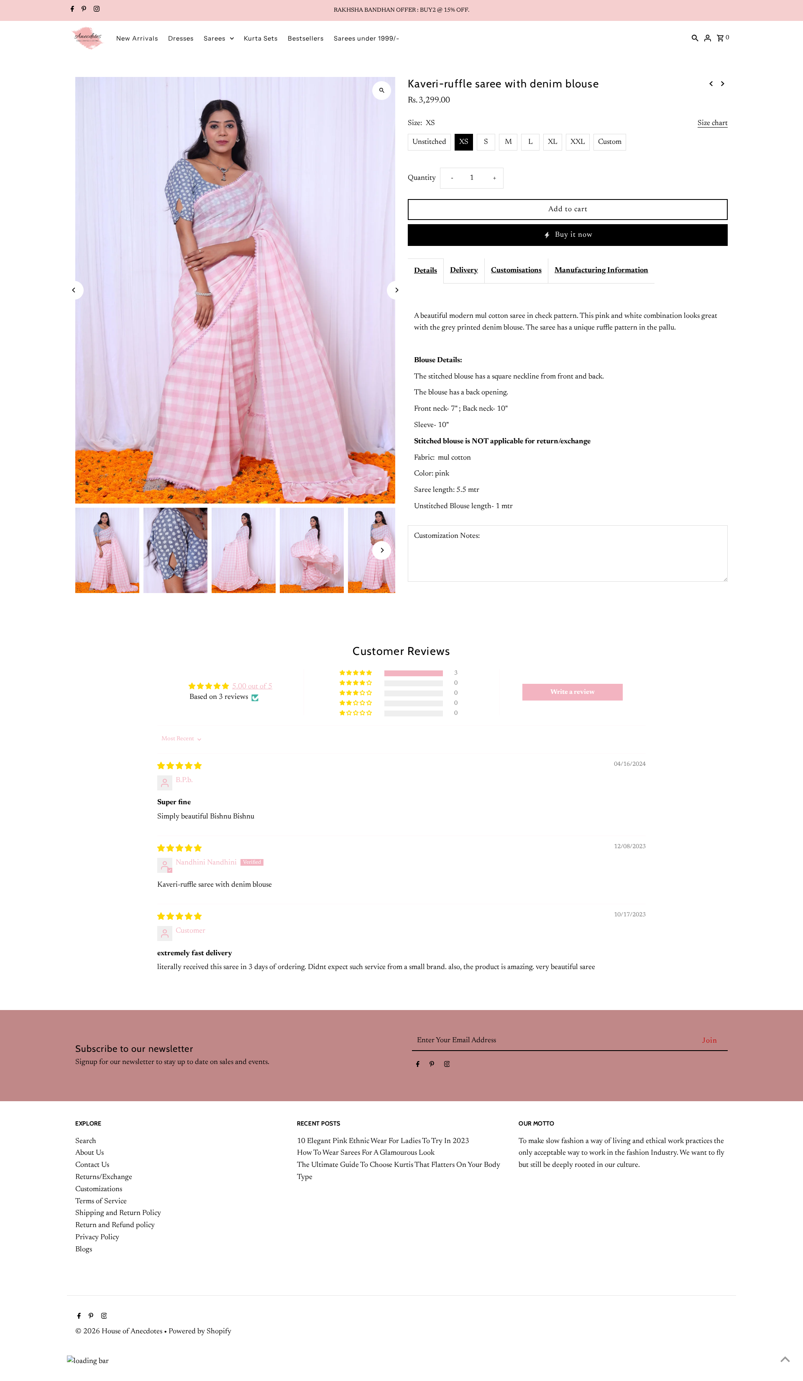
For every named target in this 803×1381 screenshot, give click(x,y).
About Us (89, 1153)
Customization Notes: (447, 536)
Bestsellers (306, 38)
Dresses (181, 38)
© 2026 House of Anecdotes (119, 1331)
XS (463, 142)
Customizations (98, 1189)
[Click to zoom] (381, 90)
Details (425, 271)
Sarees (214, 38)
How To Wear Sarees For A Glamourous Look (366, 1153)
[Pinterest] (82, 10)
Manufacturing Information (601, 270)
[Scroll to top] (785, 1359)
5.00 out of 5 (252, 686)
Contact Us (92, 1165)
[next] (723, 84)
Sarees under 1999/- (367, 38)
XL (552, 142)
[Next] (396, 290)
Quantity (422, 178)
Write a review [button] (572, 692)
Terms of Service (101, 1201)
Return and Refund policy (115, 1225)
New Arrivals (137, 38)
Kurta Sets (261, 38)
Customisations (516, 270)
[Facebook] (71, 10)
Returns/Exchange (103, 1177)
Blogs (83, 1249)
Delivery (464, 270)
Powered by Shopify (200, 1331)
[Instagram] (96, 10)
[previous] (711, 84)
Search (85, 1141)
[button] (356, 673)
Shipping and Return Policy (118, 1213)
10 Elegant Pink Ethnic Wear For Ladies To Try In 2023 (383, 1141)
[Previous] (74, 290)
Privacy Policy (97, 1237)
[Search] (695, 38)
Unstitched (429, 142)
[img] (179, 766)
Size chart (713, 123)
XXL (577, 142)
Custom (609, 142)
